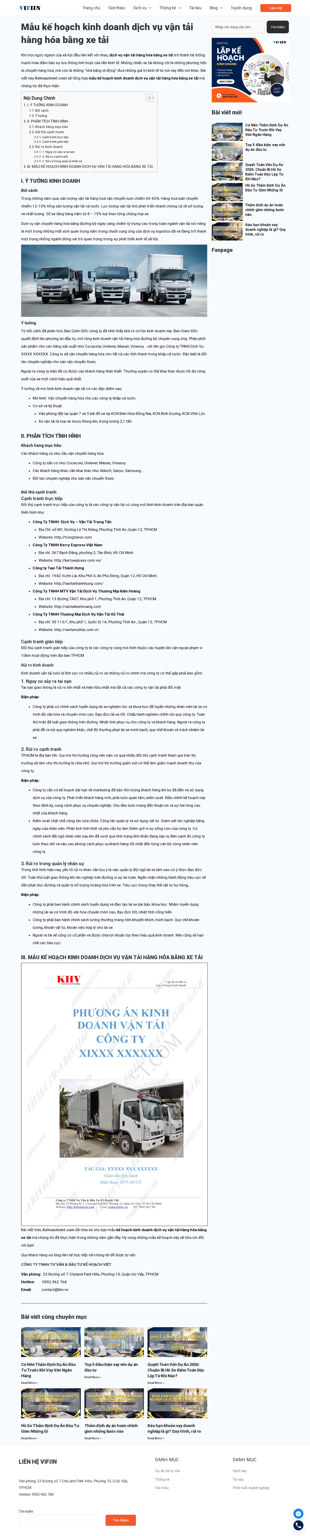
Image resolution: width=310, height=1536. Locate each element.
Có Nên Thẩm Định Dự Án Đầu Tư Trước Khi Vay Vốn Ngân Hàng (48, 1370)
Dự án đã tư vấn (167, 1471)
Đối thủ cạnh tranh (49, 132)
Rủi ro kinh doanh (49, 147)
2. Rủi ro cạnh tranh (55, 156)
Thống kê (162, 1479)
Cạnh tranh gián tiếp (55, 141)
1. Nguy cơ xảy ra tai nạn (58, 152)
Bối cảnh (42, 111)
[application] (149, 8)
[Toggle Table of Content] (148, 98)
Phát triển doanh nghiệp (251, 1488)
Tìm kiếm (26, 1511)
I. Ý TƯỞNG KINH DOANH (47, 105)
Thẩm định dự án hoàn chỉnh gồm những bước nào (264, 210)
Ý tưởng (41, 116)
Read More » (29, 1382)
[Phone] (298, 1525)
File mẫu (162, 1488)
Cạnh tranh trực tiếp (55, 137)
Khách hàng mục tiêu (51, 127)
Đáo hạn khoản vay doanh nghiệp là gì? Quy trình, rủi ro (265, 229)
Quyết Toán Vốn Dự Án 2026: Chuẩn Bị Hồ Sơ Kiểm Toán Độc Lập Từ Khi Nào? (176, 1370)
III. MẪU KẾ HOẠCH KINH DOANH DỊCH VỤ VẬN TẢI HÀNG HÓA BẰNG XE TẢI (90, 166)
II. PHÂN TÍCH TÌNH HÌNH (47, 121)
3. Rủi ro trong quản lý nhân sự (62, 161)
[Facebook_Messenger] (298, 1514)
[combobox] (238, 27)
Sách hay (240, 1471)
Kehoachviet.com (51, 78)
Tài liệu (238, 1479)
